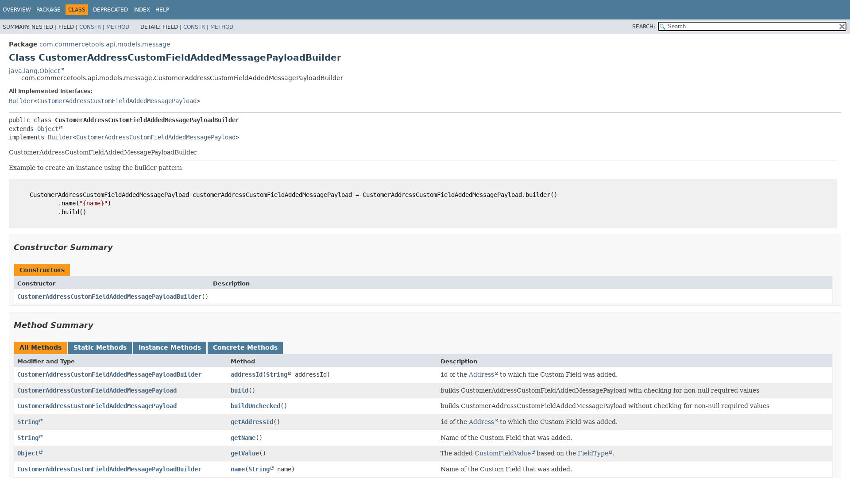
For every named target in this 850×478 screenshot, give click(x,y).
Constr (90, 27)
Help (162, 10)
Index (141, 10)
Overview (17, 10)
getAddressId (252, 421)
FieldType (593, 453)
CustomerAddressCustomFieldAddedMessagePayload (117, 100)
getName (243, 437)
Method (117, 27)
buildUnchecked (255, 405)
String (276, 374)
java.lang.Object (34, 70)
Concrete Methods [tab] (245, 347)
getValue (245, 453)
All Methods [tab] (40, 347)
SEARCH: (643, 26)
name (238, 469)
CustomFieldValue (503, 453)
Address (481, 374)
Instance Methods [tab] (170, 347)
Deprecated (110, 10)
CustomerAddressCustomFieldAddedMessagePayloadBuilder (109, 296)
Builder (21, 100)
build (239, 390)
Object (47, 128)
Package (48, 10)
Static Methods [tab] (100, 347)
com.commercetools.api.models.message (104, 44)
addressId (247, 374)
